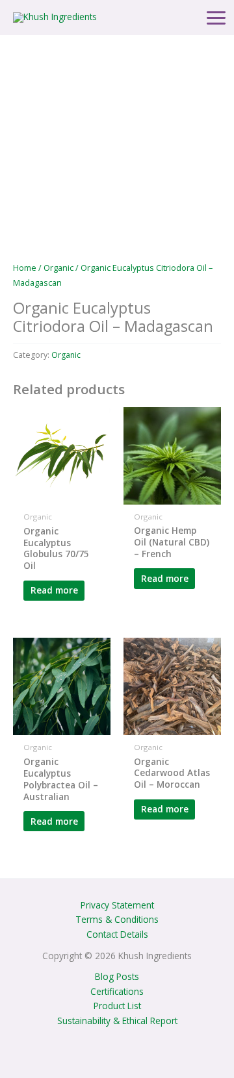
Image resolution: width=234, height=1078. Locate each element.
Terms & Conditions (117, 919)
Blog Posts (117, 976)
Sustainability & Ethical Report (117, 1020)
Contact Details (117, 934)
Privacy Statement (117, 905)
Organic (58, 267)
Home (24, 267)
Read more (54, 590)
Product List (117, 1005)
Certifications (117, 991)
